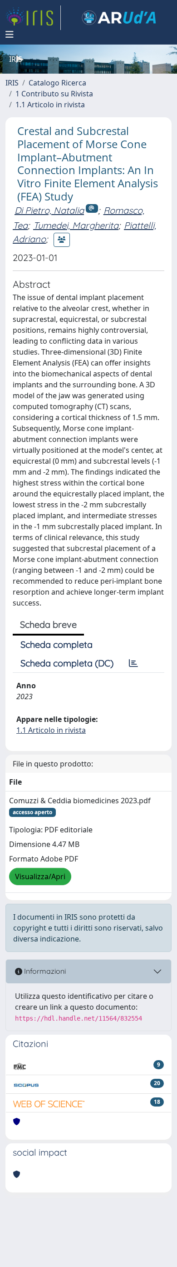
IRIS (12, 83)
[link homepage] (33, 17)
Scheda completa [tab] (56, 644)
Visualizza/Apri (40, 876)
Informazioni (44, 971)
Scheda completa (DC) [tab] (66, 663)
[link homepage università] (119, 17)
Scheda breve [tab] (48, 624)
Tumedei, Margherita (75, 225)
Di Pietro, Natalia (49, 210)
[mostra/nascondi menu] (9, 34)
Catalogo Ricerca (57, 83)
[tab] (133, 663)
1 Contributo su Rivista (54, 94)
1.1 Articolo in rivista (50, 105)
